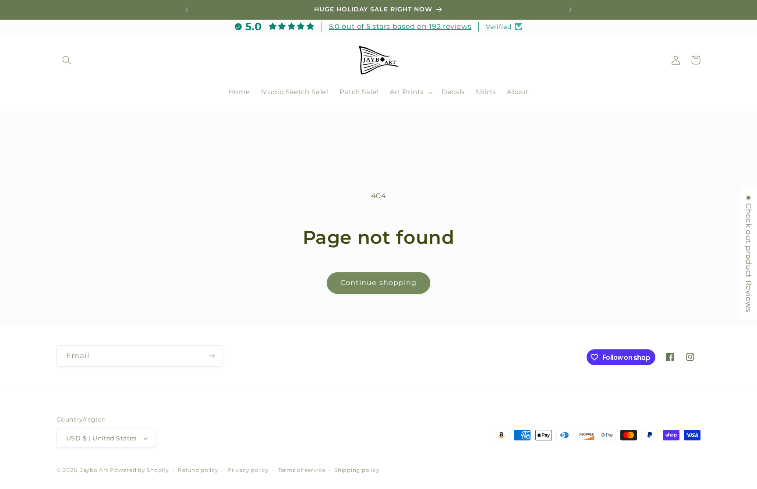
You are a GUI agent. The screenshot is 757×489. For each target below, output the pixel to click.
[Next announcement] (570, 9)
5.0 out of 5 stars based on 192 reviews (400, 26)
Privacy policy (248, 470)
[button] (67, 60)
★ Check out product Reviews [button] (748, 253)
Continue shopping (378, 282)
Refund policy (198, 470)
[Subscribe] (212, 356)
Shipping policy (356, 470)
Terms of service (301, 470)
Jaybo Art (94, 470)
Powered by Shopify (139, 470)
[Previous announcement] (186, 9)
